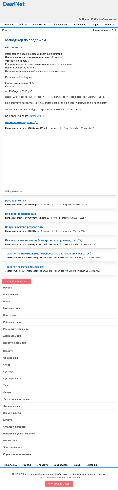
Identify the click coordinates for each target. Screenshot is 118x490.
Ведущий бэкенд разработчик (24, 227)
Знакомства (39, 24)
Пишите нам (10, 465)
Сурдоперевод (11, 406)
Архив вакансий (12, 336)
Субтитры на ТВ (12, 378)
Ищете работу (11, 315)
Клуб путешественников (17, 454)
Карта (41, 477)
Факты (27, 465)
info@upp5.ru (37, 116)
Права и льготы (12, 413)
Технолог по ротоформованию (24, 266)
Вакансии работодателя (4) (21, 122)
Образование (59, 24)
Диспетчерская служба (16, 399)
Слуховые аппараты (14, 426)
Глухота (7, 420)
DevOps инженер (15, 200)
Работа (23, 24)
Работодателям (12, 322)
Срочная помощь (59, 484)
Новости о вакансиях (15, 342)
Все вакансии (10, 294)
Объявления (79, 24)
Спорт (6, 364)
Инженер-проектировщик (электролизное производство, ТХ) (43, 240)
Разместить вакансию (16, 329)
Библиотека (10, 440)
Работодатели (11, 308)
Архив (77, 465)
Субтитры (9, 371)
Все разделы (61, 465)
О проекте (42, 465)
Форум (95, 24)
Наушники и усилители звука (19, 433)
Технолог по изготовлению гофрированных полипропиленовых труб (48, 253)
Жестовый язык (12, 447)
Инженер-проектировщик (21, 213)
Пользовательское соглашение (63, 477)
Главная (8, 24)
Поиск (6, 301)
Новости (8, 351)
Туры (6, 385)
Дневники (91, 465)
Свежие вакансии (16, 281)
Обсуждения (10, 358)
